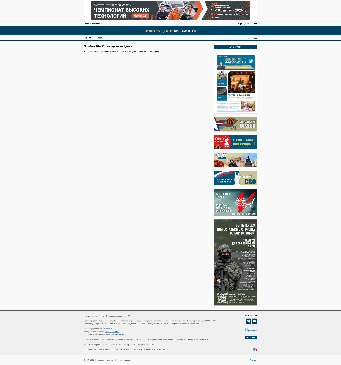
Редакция (253, 360)
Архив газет (235, 47)
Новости (87, 38)
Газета (100, 38)
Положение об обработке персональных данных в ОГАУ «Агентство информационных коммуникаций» (125, 349)
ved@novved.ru (120, 335)
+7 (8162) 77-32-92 (112, 332)
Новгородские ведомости (198, 339)
